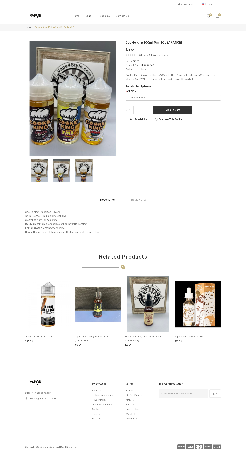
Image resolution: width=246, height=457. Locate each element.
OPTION (131, 91)
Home (28, 27)
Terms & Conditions (102, 404)
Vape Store (50, 447)
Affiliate (130, 399)
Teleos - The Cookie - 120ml (39, 336)
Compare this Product (171, 119)
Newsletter (131, 418)
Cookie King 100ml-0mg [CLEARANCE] (55, 27)
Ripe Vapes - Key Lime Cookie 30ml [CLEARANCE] (143, 338)
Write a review (160, 55)
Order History (132, 409)
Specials (130, 404)
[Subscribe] (215, 393)
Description (108, 199)
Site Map (96, 418)
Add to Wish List (139, 119)
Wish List (130, 414)
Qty (128, 109)
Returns (96, 414)
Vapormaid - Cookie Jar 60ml (189, 336)
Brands (129, 390)
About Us (97, 390)
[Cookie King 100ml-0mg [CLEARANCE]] (39, 170)
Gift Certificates (134, 395)
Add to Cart (173, 109)
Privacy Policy (99, 399)
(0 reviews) (144, 55)
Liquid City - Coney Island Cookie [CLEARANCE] (92, 338)
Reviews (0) (138, 199)
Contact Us (98, 409)
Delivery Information (102, 395)
